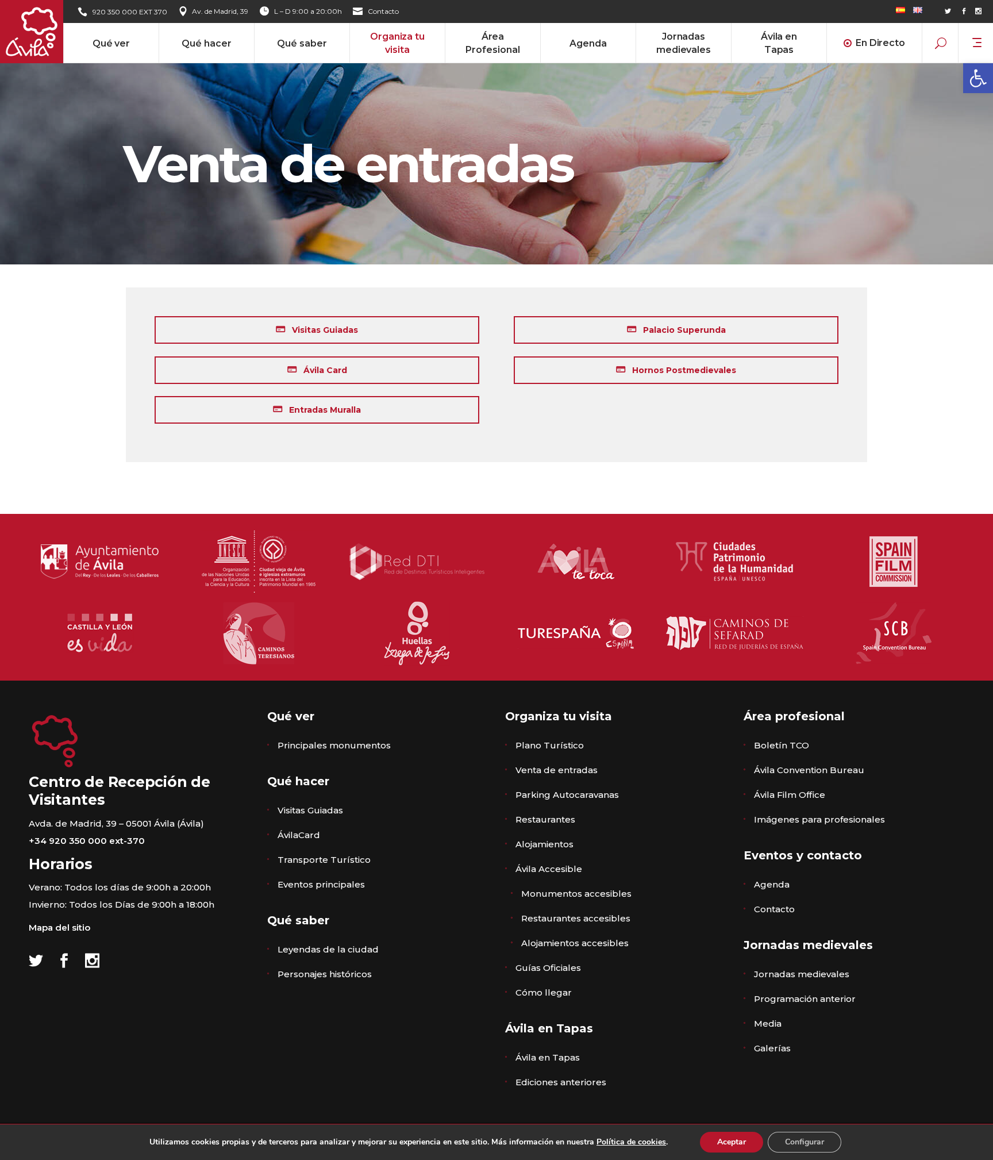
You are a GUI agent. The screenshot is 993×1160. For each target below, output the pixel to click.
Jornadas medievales (801, 974)
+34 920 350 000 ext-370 (87, 840)
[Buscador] (940, 42)
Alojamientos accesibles (575, 943)
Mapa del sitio (59, 927)
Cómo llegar (543, 992)
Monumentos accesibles (576, 893)
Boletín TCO (781, 745)
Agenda (772, 884)
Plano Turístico (549, 745)
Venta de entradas (556, 770)
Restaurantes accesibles (575, 918)
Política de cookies (631, 1141)
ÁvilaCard (299, 834)
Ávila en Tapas (547, 1057)
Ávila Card (324, 370)
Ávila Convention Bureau (809, 770)
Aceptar (731, 1141)
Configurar (804, 1141)
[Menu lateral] (977, 41)
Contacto (383, 11)
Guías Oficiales (548, 967)
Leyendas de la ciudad (328, 949)
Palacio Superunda (683, 330)
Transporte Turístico (324, 859)
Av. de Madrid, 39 (220, 11)
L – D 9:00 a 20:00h (308, 11)
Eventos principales (321, 884)
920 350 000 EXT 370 (130, 11)
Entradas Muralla (324, 410)
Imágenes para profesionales (819, 819)
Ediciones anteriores (560, 1082)
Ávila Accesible (548, 868)
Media (768, 1023)
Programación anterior (805, 998)
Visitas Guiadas (324, 330)
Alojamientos (544, 844)
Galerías (772, 1048)
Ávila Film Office (789, 794)
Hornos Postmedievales (683, 370)
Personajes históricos (325, 974)
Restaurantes (545, 819)
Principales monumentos (334, 745)
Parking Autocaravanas (567, 794)
